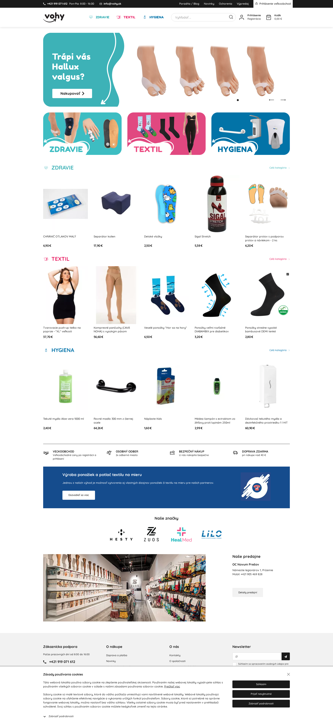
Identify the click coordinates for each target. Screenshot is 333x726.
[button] (234, 100)
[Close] (288, 674)
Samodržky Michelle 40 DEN (263, 327)
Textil (129, 17)
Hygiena (156, 17)
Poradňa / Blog (189, 3)
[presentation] (271, 100)
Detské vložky (103, 236)
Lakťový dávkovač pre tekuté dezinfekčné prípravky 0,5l (264, 420)
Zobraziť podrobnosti (61, 716)
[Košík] (268, 17)
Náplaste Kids (102, 418)
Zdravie (102, 17)
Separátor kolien (54, 236)
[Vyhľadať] (231, 16)
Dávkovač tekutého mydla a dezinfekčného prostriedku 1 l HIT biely (216, 422)
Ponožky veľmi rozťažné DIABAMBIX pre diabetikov (161, 329)
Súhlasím (261, 684)
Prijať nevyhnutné (261, 693)
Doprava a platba (116, 655)
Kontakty (174, 655)
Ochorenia (225, 3)
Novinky (209, 3)
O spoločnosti (177, 661)
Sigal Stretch (152, 236)
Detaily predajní (247, 592)
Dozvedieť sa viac (78, 494)
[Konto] (242, 17)
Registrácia (254, 18)
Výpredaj (243, 3)
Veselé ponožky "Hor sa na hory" (115, 327)
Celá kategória (278, 167)
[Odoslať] (286, 656)
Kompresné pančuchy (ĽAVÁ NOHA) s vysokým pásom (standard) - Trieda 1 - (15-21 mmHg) (61, 333)
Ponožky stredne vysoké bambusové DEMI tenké (210, 329)
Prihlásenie (254, 15)
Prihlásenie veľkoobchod (275, 3)
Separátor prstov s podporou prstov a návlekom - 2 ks (214, 238)
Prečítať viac (172, 686)
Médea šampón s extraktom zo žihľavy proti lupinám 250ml (164, 420)
